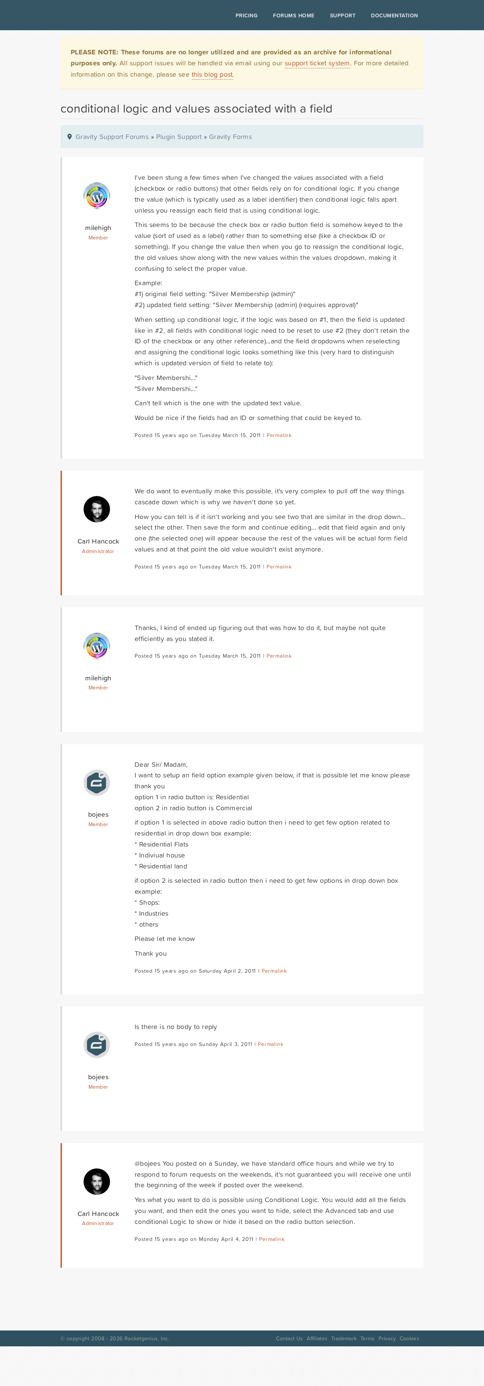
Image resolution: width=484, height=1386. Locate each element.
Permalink (279, 435)
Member (98, 237)
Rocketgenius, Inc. (146, 1338)
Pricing (247, 15)
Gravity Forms (230, 136)
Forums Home (293, 15)
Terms (367, 1338)
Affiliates (317, 1338)
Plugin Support (179, 136)
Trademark (344, 1338)
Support (343, 15)
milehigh (98, 228)
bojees (98, 814)
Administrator (98, 551)
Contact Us (289, 1338)
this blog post (212, 74)
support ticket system (317, 63)
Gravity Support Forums (112, 136)
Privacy (387, 1338)
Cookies (409, 1338)
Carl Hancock (98, 541)
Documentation (394, 15)
